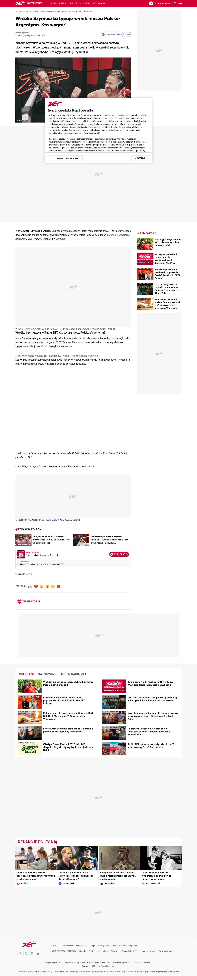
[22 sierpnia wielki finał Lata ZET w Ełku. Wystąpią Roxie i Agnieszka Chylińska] (145, 259)
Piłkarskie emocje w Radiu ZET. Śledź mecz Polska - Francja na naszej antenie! (56, 356)
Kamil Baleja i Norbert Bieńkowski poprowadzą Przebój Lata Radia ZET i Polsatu (64, 700)
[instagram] (32, 953)
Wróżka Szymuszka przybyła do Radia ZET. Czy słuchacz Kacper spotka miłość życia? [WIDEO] (65, 329)
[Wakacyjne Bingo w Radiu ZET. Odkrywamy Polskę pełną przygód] (145, 244)
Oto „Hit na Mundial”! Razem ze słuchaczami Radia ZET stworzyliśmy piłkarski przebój (51, 540)
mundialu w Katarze (119, 235)
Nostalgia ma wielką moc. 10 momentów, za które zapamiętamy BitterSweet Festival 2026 (152, 716)
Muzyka (73, 3)
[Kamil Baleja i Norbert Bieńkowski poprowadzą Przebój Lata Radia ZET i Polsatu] (145, 274)
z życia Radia (98, 3)
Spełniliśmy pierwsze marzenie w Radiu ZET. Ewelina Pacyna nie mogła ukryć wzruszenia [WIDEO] (109, 540)
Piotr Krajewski (22, 33)
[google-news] (38, 953)
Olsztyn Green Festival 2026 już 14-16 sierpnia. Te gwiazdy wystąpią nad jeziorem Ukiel (68, 747)
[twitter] (26, 953)
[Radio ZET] (20, 3)
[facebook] (20, 953)
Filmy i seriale (58, 3)
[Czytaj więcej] (23, 540)
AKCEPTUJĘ (140, 158)
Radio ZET (19, 11)
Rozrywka (35, 3)
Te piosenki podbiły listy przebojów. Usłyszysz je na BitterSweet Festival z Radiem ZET (148, 732)
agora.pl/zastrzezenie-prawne (168, 972)
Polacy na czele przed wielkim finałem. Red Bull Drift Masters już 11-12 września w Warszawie (68, 716)
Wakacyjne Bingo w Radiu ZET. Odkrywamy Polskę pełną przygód (168, 242)
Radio (37, 11)
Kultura (84, 3)
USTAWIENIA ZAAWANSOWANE (65, 158)
